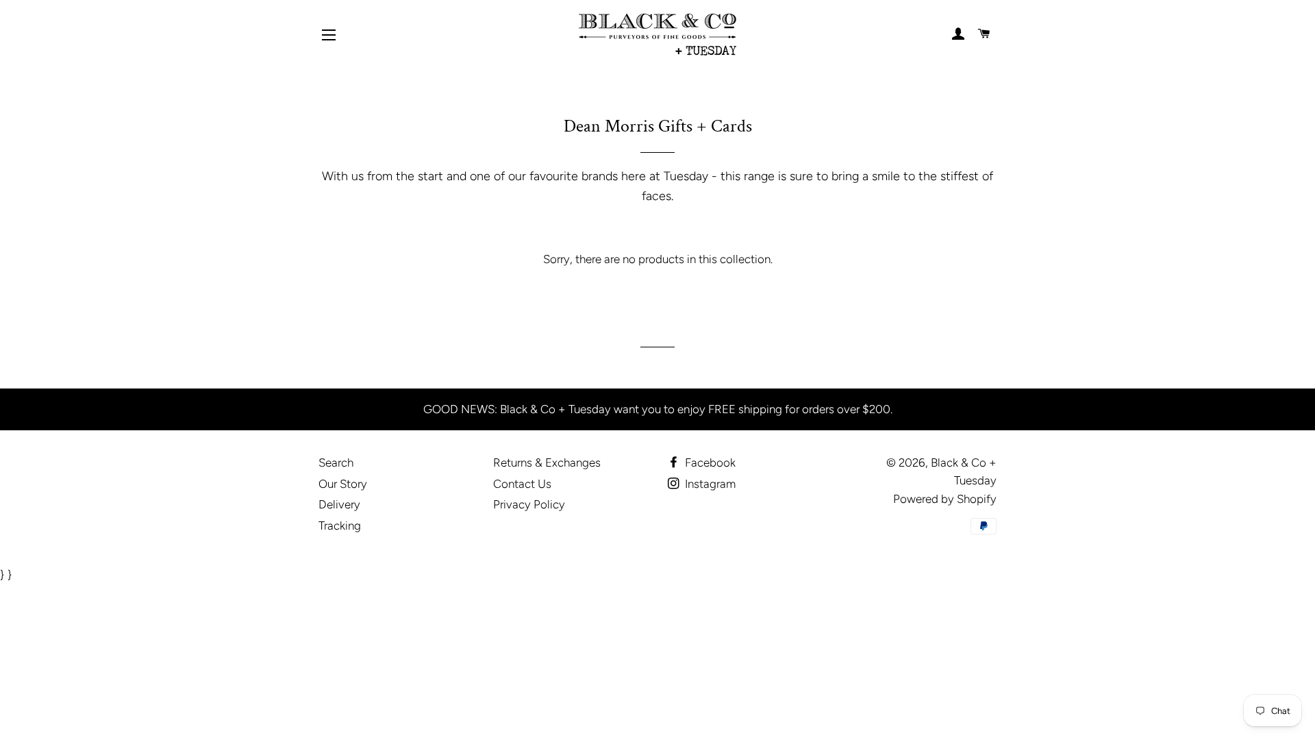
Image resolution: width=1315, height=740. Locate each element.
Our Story (342, 484)
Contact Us (522, 484)
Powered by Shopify (945, 499)
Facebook (709, 462)
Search (335, 462)
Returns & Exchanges (547, 462)
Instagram (709, 484)
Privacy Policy (529, 504)
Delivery (339, 504)
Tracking (339, 525)
